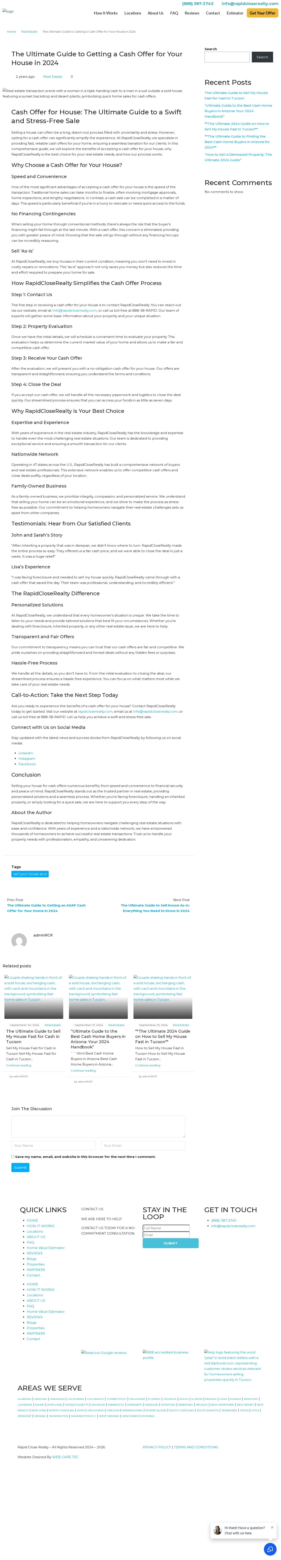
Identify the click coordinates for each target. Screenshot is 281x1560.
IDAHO (184, 1399)
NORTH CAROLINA (61, 1410)
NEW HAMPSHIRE (222, 1404)
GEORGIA (170, 1399)
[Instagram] (34, 1428)
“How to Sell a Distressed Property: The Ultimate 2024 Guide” (238, 157)
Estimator (235, 13)
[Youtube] (58, 1428)
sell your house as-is (30, 874)
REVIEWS (35, 1253)
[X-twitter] (46, 1428)
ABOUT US (36, 1237)
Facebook (27, 764)
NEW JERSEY (245, 1404)
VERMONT (24, 1416)
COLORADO (95, 1399)
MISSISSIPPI (134, 1404)
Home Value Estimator (46, 1248)
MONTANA (168, 1404)
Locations (132, 13)
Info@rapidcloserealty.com (74, 310)
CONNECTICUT (116, 1399)
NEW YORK (38, 1410)
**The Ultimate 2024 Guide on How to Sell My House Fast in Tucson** (162, 1036)
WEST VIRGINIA (109, 1416)
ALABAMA (24, 1399)
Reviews (192, 13)
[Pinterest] (82, 1428)
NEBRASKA (185, 1404)
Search (211, 49)
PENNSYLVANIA (132, 1410)
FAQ (174, 13)
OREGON (113, 1410)
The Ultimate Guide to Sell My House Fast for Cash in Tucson (33, 1036)
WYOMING (147, 1416)
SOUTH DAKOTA (208, 1410)
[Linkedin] (70, 1428)
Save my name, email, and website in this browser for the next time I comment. (85, 1157)
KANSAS (235, 1399)
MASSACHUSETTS (76, 1404)
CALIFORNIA (75, 1399)
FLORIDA (154, 1399)
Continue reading (18, 1065)
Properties (35, 1264)
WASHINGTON (58, 1416)
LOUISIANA (25, 1404)
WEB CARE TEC (65, 1457)
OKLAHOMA (95, 1410)
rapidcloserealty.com (95, 711)
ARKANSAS (57, 1399)
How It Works (106, 13)
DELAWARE (137, 1399)
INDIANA (211, 1399)
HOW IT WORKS (40, 1226)
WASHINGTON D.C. (83, 1416)
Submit (20, 1167)
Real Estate (29, 31)
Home (11, 31)
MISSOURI (151, 1404)
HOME (32, 1220)
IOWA (223, 1399)
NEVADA (202, 1404)
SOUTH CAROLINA (181, 1410)
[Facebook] (23, 1428)
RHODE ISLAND (156, 1410)
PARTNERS (36, 1270)
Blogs (31, 1259)
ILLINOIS (196, 1399)
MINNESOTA (116, 1404)
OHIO (81, 1410)
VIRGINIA (40, 1416)
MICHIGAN (98, 1404)
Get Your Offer (263, 13)
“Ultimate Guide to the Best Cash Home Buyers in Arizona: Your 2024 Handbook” (238, 110)
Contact (213, 13)
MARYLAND (54, 1404)
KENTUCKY (251, 1399)
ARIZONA (40, 1399)
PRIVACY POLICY (157, 1447)
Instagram (26, 758)
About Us (156, 13)
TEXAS (244, 1410)
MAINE (39, 1404)
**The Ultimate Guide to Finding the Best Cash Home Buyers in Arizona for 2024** (237, 141)
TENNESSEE (229, 1410)
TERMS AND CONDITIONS (196, 1447)
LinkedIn (25, 753)
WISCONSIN (130, 1416)
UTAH (255, 1410)
